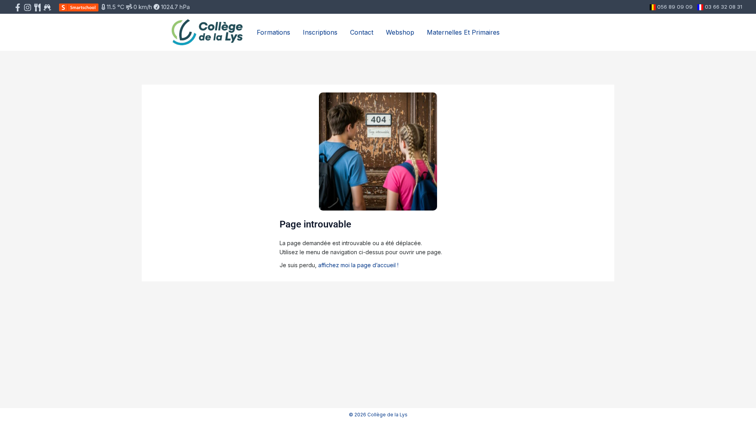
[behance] (37, 7)
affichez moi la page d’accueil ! (358, 265)
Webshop (400, 32)
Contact (361, 32)
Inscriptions (320, 32)
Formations (273, 32)
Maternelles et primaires (463, 32)
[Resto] (47, 7)
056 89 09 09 (675, 7)
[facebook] (18, 7)
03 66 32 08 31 (723, 7)
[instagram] (28, 7)
